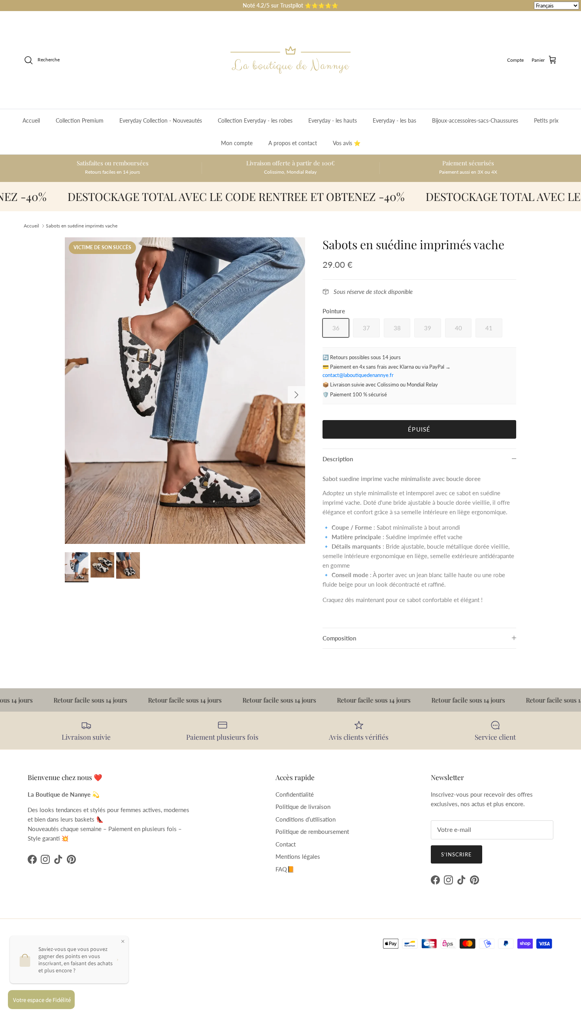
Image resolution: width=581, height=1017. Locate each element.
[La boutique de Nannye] (290, 60)
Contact (285, 844)
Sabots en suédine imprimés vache (81, 226)
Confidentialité (294, 794)
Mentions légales (297, 856)
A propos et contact (292, 143)
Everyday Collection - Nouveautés (160, 120)
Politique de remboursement (312, 831)
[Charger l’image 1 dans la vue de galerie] (185, 390)
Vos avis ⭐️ (346, 143)
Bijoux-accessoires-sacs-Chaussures (475, 120)
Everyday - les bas (394, 120)
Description (338, 458)
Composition (339, 638)
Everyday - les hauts (332, 120)
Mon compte (237, 143)
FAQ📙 (284, 869)
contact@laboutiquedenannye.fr (358, 375)
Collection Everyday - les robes (255, 120)
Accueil (31, 120)
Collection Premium (80, 120)
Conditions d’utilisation (305, 819)
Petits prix (546, 120)
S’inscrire (456, 854)
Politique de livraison (302, 806)
